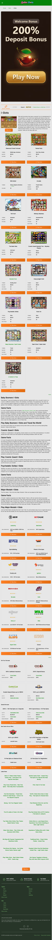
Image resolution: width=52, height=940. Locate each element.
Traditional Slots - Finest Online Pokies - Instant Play (39, 840)
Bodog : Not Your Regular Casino (13, 803)
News (28, 886)
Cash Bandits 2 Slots (14, 712)
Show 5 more (4, 897)
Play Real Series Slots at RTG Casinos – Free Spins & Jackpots (38, 813)
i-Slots (4, 903)
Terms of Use (37, 935)
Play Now (8, 130)
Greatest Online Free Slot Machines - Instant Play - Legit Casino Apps (39, 849)
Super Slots (13, 644)
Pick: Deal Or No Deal (39, 785)
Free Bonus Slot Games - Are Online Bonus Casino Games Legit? (13, 849)
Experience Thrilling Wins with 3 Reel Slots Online (39, 831)
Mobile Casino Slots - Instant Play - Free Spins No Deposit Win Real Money (39, 777)
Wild (39, 621)
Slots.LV (13, 621)
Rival (4, 893)
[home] (27, 4)
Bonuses (30, 888)
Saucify (4, 891)
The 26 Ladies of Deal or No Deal (13, 812)
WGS (4, 888)
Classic (4, 905)
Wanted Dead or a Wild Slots (29, 107)
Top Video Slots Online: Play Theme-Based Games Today (13, 822)
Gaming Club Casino (14, 697)
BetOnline (39, 525)
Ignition (39, 573)
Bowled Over (13, 279)
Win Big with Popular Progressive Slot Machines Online (13, 840)
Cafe (39, 597)
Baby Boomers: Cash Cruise (13, 344)
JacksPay (13, 525)
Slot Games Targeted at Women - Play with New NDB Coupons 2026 (39, 858)
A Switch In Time (13, 377)
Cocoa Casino (13, 675)
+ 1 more (12, 186)
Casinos (3, 886)
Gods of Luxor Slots (40, 712)
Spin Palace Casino (40, 697)
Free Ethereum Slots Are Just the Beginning (39, 803)
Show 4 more (4, 911)
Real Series (5, 909)
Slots (9, 8)
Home (4, 8)
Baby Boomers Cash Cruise (29, 410)
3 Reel (4, 907)
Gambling (31, 895)
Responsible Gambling (45, 935)
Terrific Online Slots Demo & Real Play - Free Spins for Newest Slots (38, 794)
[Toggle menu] (2, 3)
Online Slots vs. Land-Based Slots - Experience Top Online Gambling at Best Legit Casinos (39, 822)
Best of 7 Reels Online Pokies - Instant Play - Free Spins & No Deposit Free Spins (13, 777)
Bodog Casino (39, 716)
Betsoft (4, 895)
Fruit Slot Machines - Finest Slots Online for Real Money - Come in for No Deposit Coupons (13, 795)
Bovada (13, 597)
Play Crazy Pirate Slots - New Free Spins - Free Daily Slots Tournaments (13, 785)
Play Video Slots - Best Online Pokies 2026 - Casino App (13, 858)
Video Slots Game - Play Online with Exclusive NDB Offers (13, 831)
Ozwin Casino (13, 716)
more (49, 394)
